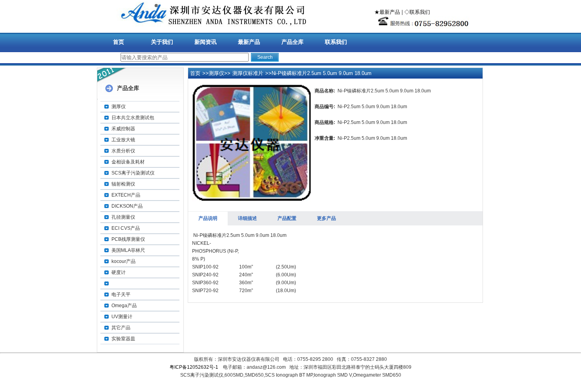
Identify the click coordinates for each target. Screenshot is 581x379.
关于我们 (162, 42)
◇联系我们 (417, 12)
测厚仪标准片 (247, 73)
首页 (118, 42)
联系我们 (336, 42)
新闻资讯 (205, 42)
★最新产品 (387, 12)
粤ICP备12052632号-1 (194, 367)
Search (265, 57)
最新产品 (249, 42)
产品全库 (292, 42)
